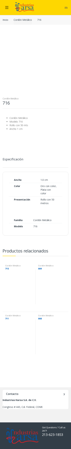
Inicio (5, 19)
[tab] (13, 160)
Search (66, 7)
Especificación (13, 159)
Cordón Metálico (23, 19)
